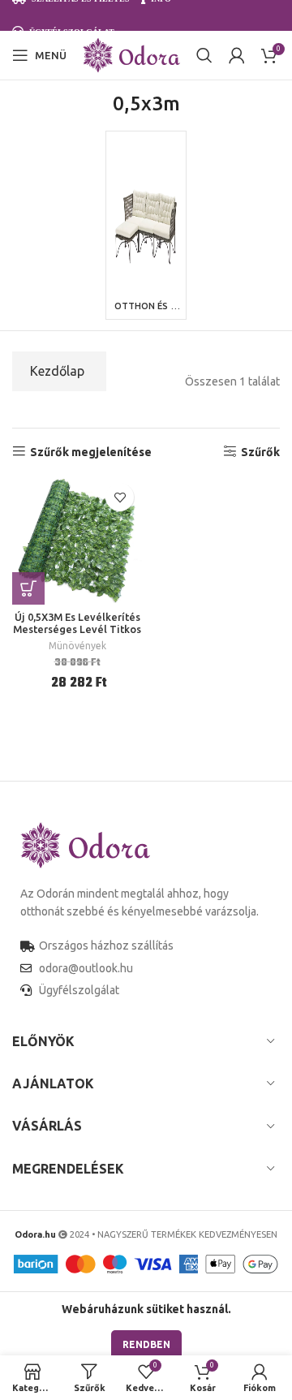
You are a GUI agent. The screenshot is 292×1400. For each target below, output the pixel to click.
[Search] (204, 55)
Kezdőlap (57, 371)
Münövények (77, 645)
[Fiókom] (237, 55)
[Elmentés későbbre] (119, 497)
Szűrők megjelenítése (91, 452)
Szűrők (260, 452)
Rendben (146, 1344)
